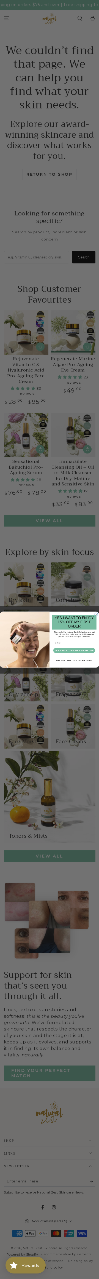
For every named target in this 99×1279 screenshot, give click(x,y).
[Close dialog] (96, 614)
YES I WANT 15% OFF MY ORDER (74, 650)
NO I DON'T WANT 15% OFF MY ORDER (74, 660)
